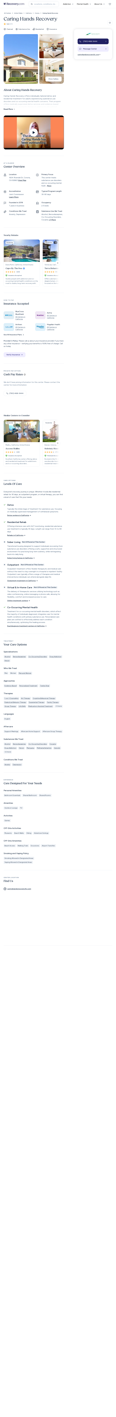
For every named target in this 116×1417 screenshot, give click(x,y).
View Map (22, 180)
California (29, 13)
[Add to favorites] (109, 22)
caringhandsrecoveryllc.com (88, 55)
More (49, 186)
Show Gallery (53, 79)
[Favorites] (109, 4)
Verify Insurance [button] (13, 355)
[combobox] (44, 4)
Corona (37, 13)
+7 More (52, 220)
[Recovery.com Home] (14, 4)
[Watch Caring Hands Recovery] (34, 132)
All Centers (7, 13)
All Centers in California (20, 318)
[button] (93, 41)
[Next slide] (57, 263)
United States (18, 13)
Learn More (13, 197)
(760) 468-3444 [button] (16, 393)
